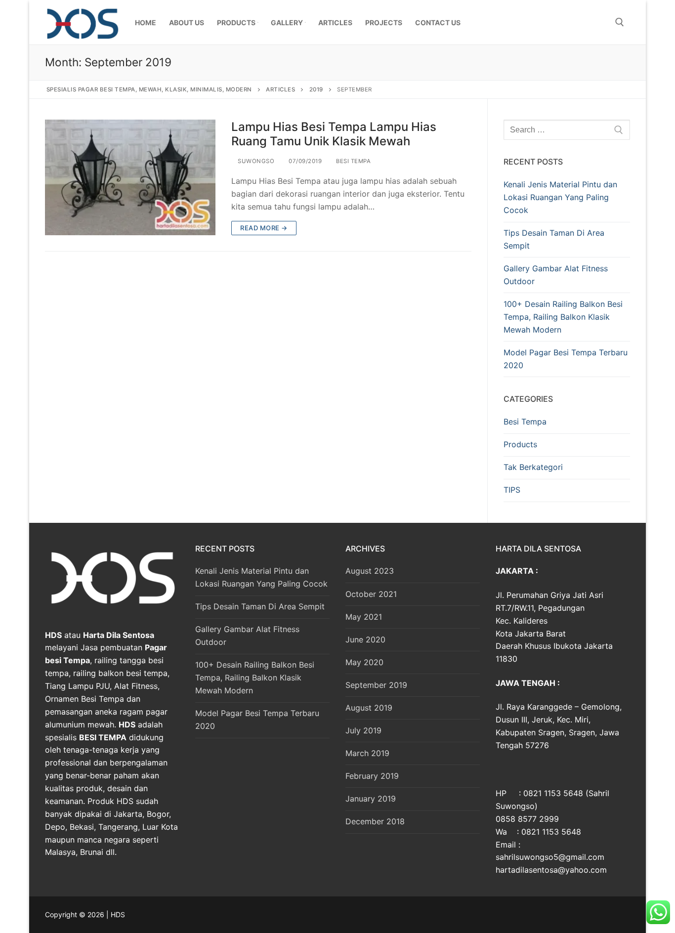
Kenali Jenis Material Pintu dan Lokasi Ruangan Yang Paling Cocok (560, 197)
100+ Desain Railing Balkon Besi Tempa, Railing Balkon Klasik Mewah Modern (563, 317)
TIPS (512, 490)
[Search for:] (567, 130)
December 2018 (375, 821)
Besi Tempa (353, 161)
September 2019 (376, 685)
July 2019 (363, 730)
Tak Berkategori (533, 467)
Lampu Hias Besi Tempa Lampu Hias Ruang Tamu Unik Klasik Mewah (333, 134)
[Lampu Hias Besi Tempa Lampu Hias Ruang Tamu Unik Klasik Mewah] (130, 177)
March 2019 (367, 753)
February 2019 (372, 776)
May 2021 (363, 617)
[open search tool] (619, 22)
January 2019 (370, 799)
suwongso (255, 161)
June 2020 (365, 639)
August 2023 (369, 571)
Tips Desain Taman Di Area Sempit (554, 239)
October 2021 (371, 594)
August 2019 (368, 708)
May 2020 (364, 662)
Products (520, 444)
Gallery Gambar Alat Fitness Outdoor (556, 274)
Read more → (264, 228)
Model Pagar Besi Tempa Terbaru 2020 (566, 358)
